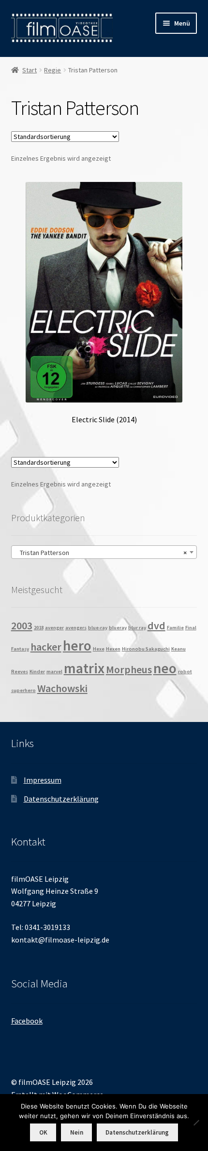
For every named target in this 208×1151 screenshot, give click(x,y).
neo (165, 668)
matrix (84, 668)
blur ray (137, 627)
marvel (54, 671)
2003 (21, 625)
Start (29, 70)
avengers (76, 627)
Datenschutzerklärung (61, 799)
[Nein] (196, 1122)
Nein (76, 1132)
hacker (45, 646)
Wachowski (62, 688)
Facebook (27, 1021)
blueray (118, 627)
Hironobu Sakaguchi (146, 649)
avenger (54, 627)
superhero (23, 690)
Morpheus (129, 669)
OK (43, 1132)
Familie (175, 627)
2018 (39, 627)
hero (77, 645)
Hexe (98, 649)
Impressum (42, 780)
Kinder (37, 671)
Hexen (113, 649)
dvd (156, 625)
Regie (52, 70)
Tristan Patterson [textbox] (101, 552)
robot (185, 671)
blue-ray (97, 627)
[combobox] (104, 552)
